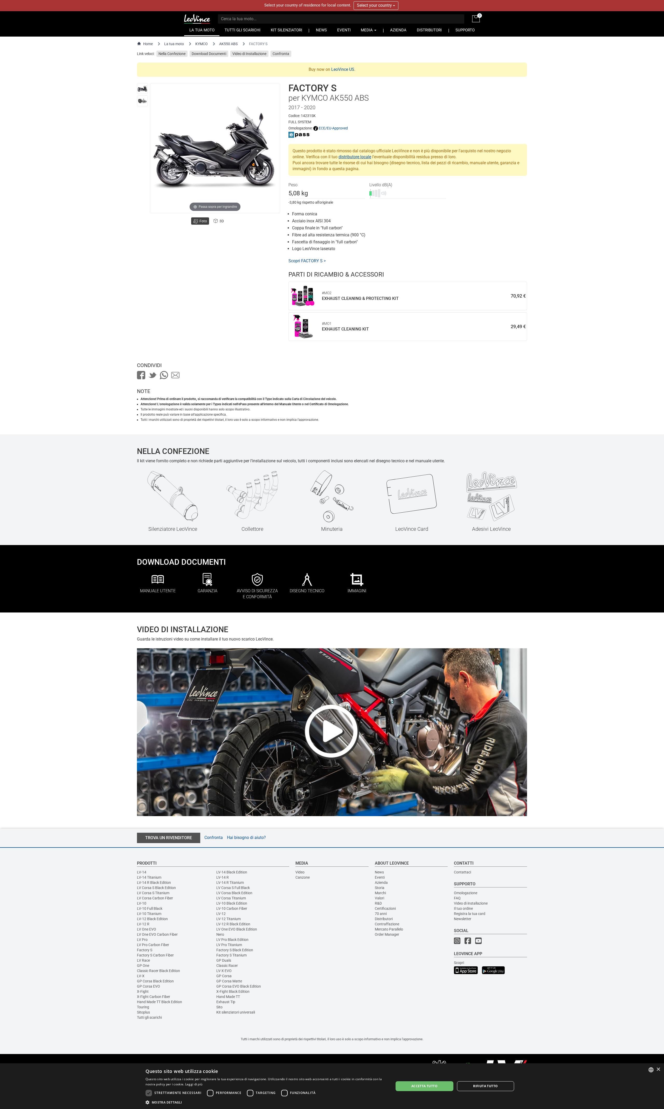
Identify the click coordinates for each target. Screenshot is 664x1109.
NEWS (321, 30)
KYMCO (201, 44)
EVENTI (344, 30)
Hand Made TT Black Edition (159, 1002)
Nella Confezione (171, 54)
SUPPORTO (465, 30)
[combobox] (651, 1069)
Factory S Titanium (231, 955)
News (379, 872)
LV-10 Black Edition (231, 903)
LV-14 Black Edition (231, 872)
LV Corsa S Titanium (153, 893)
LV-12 (221, 914)
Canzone (302, 877)
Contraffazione (387, 924)
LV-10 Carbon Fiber (231, 908)
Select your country (375, 5)
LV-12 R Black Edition (233, 924)
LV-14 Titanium (149, 877)
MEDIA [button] (367, 30)
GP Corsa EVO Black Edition (238, 986)
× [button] (658, 1069)
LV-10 (141, 903)
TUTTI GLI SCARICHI (242, 30)
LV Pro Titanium (229, 945)
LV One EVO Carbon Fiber (157, 934)
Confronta (281, 54)
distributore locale (354, 156)
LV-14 (141, 872)
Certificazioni (385, 908)
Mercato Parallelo (389, 929)
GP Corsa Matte (229, 981)
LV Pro (142, 940)
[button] (266, 1102)
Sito (219, 1007)
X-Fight (143, 991)
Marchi (380, 893)
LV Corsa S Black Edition (156, 888)
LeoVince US (342, 69)
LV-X (140, 976)
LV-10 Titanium (149, 914)
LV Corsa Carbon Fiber (155, 898)
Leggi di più (194, 1084)
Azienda (381, 882)
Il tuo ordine (463, 908)
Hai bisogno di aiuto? (246, 837)
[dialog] (332, 1086)
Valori (379, 898)
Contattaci (462, 872)
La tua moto (174, 44)
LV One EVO (146, 929)
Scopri (459, 963)
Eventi (380, 877)
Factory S (144, 950)
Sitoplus (143, 1012)
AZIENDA (398, 30)
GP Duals (223, 960)
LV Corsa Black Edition (234, 893)
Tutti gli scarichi (149, 1017)
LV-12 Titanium (228, 919)
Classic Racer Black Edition (158, 971)
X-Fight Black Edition (233, 991)
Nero (220, 934)
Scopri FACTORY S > (307, 260)
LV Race (143, 960)
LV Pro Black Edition (232, 940)
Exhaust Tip (225, 1002)
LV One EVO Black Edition (236, 929)
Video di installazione (471, 903)
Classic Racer (227, 965)
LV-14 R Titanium (230, 882)
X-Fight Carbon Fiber (153, 997)
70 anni (381, 914)
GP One (143, 965)
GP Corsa (224, 976)
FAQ (457, 898)
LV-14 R (222, 877)
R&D (378, 903)
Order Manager (387, 934)
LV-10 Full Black (149, 908)
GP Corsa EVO (148, 986)
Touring (143, 1007)
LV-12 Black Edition (152, 919)
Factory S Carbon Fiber (155, 955)
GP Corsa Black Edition (155, 981)
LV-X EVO (224, 971)
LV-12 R (143, 924)
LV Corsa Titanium (231, 898)
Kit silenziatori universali (235, 1012)
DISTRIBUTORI (429, 30)
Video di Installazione (249, 54)
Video (300, 872)
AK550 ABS (228, 44)
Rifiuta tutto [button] (485, 1086)
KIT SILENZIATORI (286, 30)
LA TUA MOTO (202, 30)
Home (148, 44)
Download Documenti (209, 54)
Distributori (384, 919)
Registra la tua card (469, 914)
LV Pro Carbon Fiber (153, 945)
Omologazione (465, 893)
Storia (379, 888)
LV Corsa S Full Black (233, 888)
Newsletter (462, 919)
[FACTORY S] (142, 88)
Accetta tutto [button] (424, 1086)
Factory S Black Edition (234, 950)
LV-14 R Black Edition (154, 882)
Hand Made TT (228, 997)
